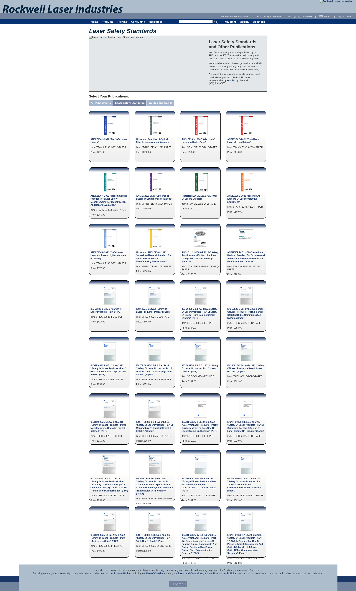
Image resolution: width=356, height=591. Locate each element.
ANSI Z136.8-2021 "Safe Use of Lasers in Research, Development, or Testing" (108, 255)
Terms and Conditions (190, 573)
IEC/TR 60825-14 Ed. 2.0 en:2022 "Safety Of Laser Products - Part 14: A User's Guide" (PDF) (107, 538)
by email (228, 80)
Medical (244, 21)
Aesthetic (259, 21)
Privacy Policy (122, 573)
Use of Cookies (155, 573)
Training (122, 21)
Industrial (230, 21)
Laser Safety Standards (130, 102)
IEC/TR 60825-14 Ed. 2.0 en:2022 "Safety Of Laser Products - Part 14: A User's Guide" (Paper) (153, 538)
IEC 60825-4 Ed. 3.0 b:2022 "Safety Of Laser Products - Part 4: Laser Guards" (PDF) (200, 368)
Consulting (138, 21)
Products (107, 21)
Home (94, 21)
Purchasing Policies (224, 573)
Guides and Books (160, 102)
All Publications (101, 102)
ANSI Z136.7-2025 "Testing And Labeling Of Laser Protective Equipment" (243, 199)
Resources (155, 21)
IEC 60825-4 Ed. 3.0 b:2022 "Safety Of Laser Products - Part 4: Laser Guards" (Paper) (245, 368)
